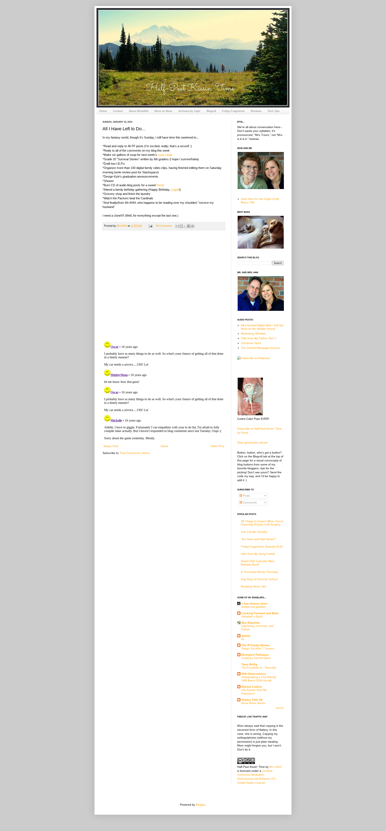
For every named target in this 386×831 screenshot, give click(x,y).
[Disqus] (164, 286)
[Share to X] (185, 226)
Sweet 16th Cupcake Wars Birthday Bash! (257, 562)
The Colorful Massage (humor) (260, 347)
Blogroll (211, 111)
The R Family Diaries (255, 645)
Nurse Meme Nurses (253, 703)
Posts (246, 495)
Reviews (256, 111)
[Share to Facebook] (189, 226)
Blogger (200, 804)
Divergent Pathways (255, 654)
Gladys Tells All (252, 699)
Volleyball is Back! (252, 616)
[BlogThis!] (181, 226)
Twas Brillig (249, 664)
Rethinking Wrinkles (253, 333)
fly (242, 639)
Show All (279, 708)
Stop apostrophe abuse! (252, 442)
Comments (249, 502)
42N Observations (253, 673)
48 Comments (164, 225)
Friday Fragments (233, 111)
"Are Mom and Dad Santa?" (258, 539)
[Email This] (177, 226)
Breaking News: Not (253, 586)
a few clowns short (254, 603)
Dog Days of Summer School (259, 579)
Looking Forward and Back (260, 613)
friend (160, 185)
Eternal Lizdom (251, 686)
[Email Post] (150, 225)
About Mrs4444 (138, 111)
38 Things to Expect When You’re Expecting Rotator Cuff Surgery (262, 523)
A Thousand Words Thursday (259, 572)
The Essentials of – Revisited (258, 667)
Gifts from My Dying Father (258, 553)
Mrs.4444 (275, 766)
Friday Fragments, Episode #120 (262, 546)
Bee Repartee (250, 622)
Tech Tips (273, 111)
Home (103, 111)
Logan (175, 189)
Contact (118, 111)
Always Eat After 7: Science (257, 648)
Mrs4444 (122, 225)
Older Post (217, 446)
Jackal (245, 635)
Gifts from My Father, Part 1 (258, 338)
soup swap (164, 154)
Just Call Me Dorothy (254, 531)
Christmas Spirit (251, 343)
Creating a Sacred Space (256, 657)
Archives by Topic (189, 111)
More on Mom (163, 111)
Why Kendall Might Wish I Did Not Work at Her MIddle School (262, 327)
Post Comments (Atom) (135, 453)
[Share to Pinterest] (193, 226)
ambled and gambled (253, 606)
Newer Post (111, 446)
